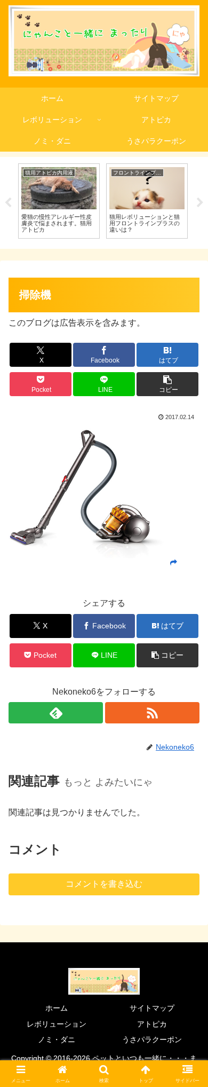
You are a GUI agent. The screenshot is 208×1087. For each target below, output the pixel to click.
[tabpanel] (59, 201)
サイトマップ (152, 1008)
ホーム (56, 1008)
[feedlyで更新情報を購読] (56, 712)
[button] (167, 384)
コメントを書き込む (104, 883)
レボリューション (56, 1024)
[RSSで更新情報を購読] (152, 712)
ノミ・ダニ (56, 1039)
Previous (8, 203)
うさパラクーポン (152, 1039)
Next (200, 203)
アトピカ (152, 1024)
